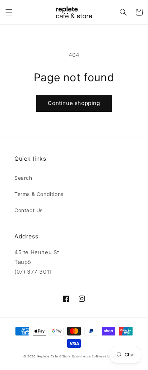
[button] (9, 12)
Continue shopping (74, 103)
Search (23, 178)
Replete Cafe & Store (54, 356)
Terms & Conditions (39, 194)
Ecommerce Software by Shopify (98, 356)
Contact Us (28, 210)
